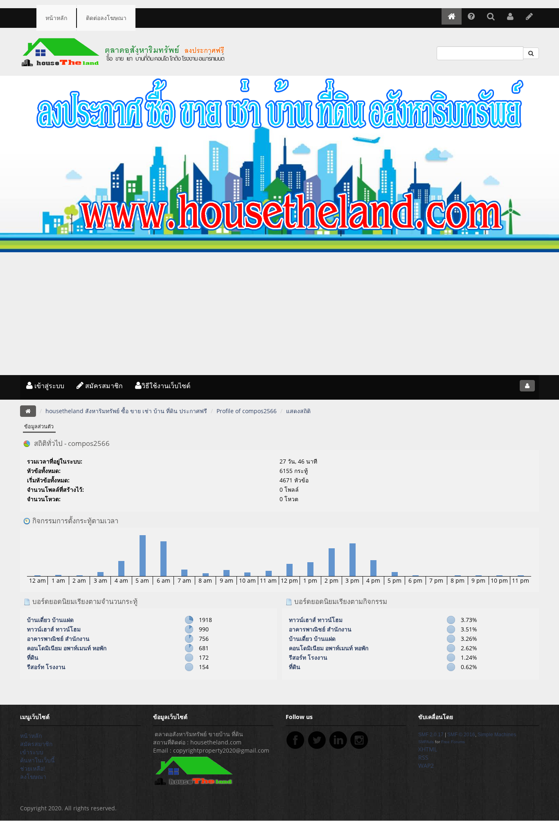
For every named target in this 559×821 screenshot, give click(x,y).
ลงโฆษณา (33, 776)
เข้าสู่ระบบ (48, 385)
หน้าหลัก (56, 18)
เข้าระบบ (31, 752)
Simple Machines (497, 734)
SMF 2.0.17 (431, 734)
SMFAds (426, 742)
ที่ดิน (32, 657)
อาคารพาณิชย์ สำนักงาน (58, 638)
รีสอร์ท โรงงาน (46, 667)
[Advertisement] (279, 313)
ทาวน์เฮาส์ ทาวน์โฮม (54, 629)
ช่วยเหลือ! (32, 768)
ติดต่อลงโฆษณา (106, 18)
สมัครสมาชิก (103, 385)
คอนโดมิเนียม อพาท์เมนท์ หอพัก (66, 648)
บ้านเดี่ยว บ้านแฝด (50, 620)
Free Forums (453, 742)
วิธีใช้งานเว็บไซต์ (166, 385)
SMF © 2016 (461, 734)
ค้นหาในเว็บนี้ (37, 760)
